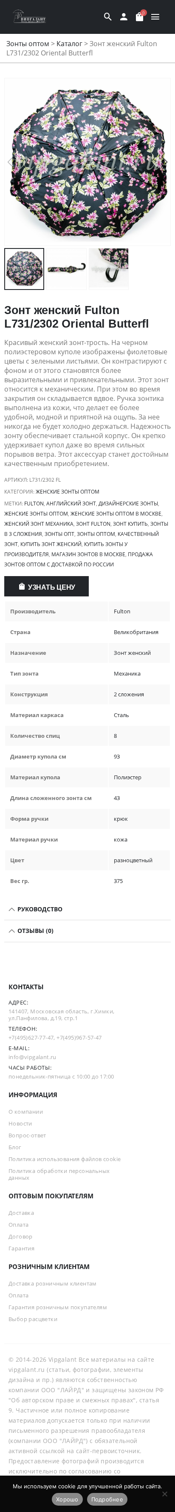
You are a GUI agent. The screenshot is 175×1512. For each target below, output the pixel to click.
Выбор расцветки (32, 1319)
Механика (127, 673)
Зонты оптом (27, 43)
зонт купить (130, 523)
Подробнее (107, 1499)
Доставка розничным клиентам (52, 1283)
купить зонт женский (51, 544)
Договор (20, 1236)
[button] (165, 162)
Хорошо (67, 1499)
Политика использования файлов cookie (64, 1159)
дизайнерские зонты (128, 503)
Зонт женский (132, 653)
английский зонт (71, 503)
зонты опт (59, 534)
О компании (25, 1111)
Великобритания (136, 632)
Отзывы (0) (35, 931)
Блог (15, 1147)
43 (117, 798)
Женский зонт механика (38, 523)
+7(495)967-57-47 (79, 1037)
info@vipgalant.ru (32, 1057)
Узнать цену (51, 587)
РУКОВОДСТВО (39, 909)
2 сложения (129, 694)
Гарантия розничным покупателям (57, 1307)
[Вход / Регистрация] (124, 17)
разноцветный (133, 860)
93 (117, 756)
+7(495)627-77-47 (31, 1037)
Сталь (121, 715)
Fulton (34, 503)
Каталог (69, 43)
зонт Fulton (93, 523)
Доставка (21, 1213)
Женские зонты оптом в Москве (116, 513)
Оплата (18, 1224)
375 (118, 881)
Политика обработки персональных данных (59, 1174)
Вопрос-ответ (27, 1135)
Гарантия (21, 1248)
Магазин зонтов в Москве (88, 554)
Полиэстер (127, 777)
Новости (20, 1123)
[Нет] (164, 1494)
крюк (121, 818)
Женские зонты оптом (67, 491)
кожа (120, 839)
